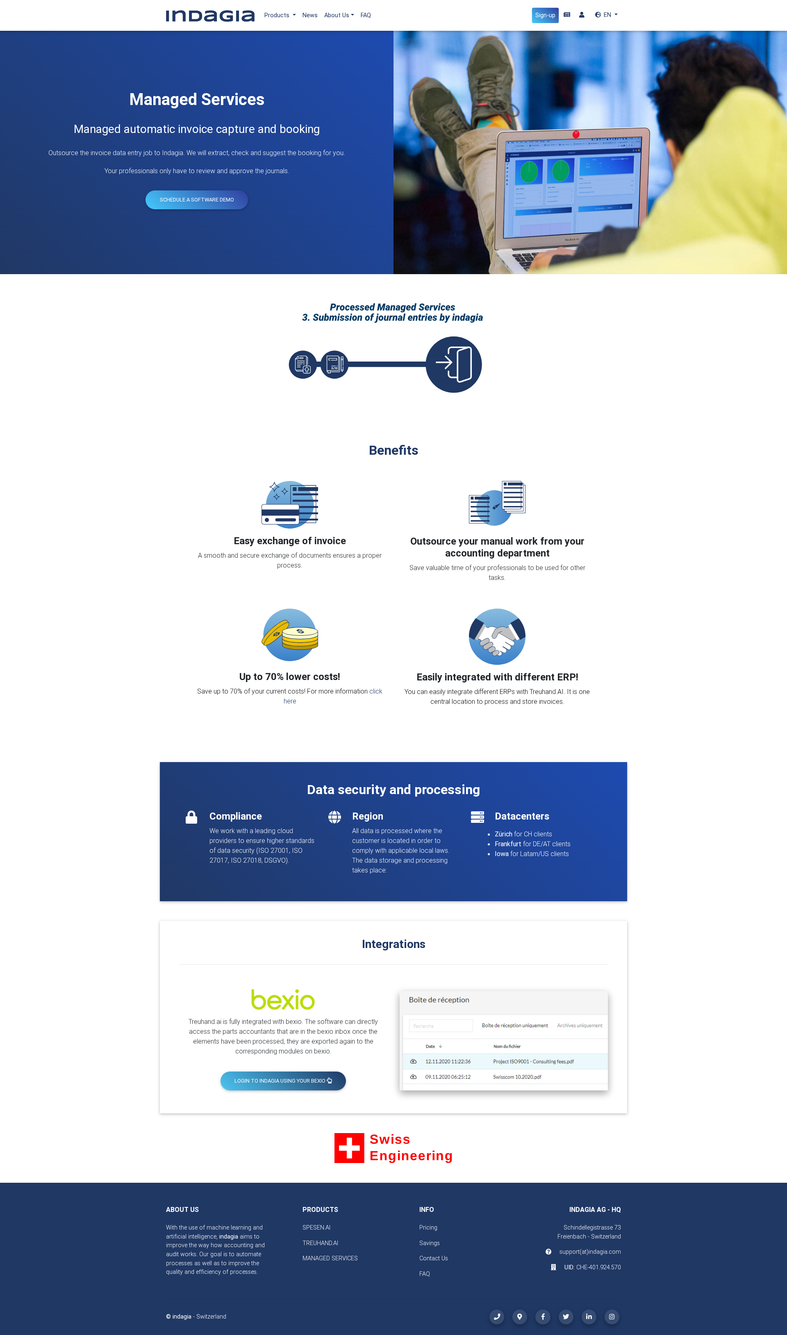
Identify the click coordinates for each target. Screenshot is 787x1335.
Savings (429, 1243)
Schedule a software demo (197, 199)
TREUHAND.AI (320, 1243)
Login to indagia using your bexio (280, 1080)
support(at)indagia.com (590, 1251)
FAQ (366, 15)
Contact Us (433, 1258)
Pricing (428, 1227)
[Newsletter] (567, 15)
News (310, 15)
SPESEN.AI (316, 1227)
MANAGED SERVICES (330, 1258)
